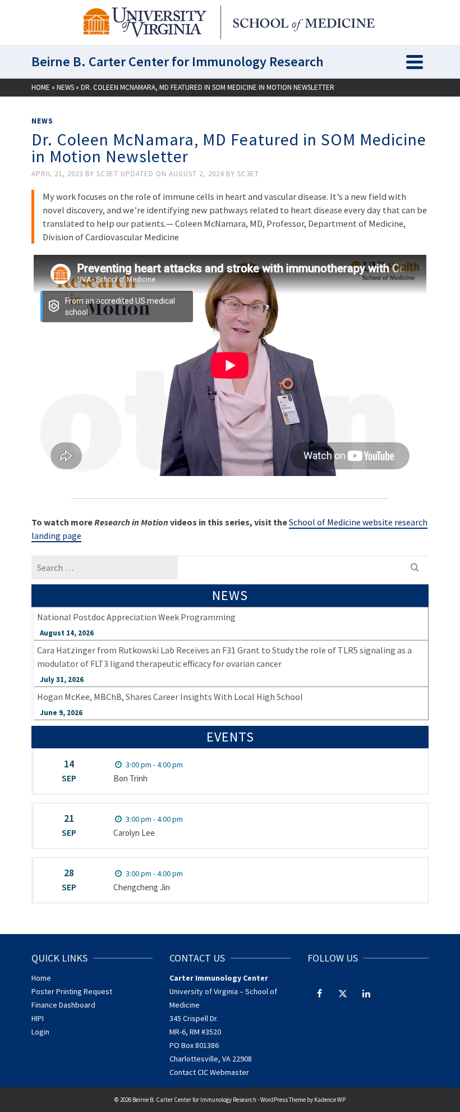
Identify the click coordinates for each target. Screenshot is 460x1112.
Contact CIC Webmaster (209, 1072)
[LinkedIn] (366, 993)
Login (40, 1032)
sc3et (108, 174)
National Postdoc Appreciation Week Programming (136, 617)
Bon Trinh (130, 778)
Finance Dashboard (63, 1005)
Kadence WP (330, 1100)
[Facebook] (319, 993)
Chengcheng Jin (141, 887)
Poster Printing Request (71, 991)
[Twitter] (342, 993)
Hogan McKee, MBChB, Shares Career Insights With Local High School (170, 696)
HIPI (37, 1018)
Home (41, 978)
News (42, 121)
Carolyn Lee (134, 832)
